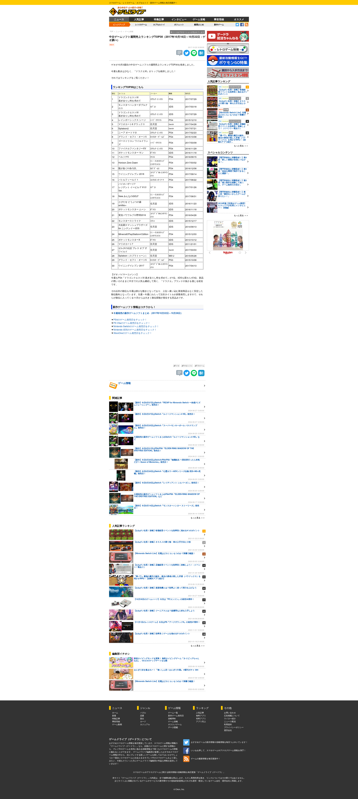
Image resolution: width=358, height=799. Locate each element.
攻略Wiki (172, 718)
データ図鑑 (173, 727)
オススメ (239, 19)
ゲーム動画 (117, 724)
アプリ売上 (201, 721)
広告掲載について (232, 715)
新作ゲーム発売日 (176, 715)
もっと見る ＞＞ (198, 517)
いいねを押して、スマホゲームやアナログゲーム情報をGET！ (218, 750)
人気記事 (139, 19)
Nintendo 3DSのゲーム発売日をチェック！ (135, 329)
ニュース (119, 19)
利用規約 (228, 724)
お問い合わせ (230, 712)
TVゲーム (200, 365)
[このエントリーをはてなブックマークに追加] (201, 55)
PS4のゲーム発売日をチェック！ (130, 319)
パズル (143, 712)
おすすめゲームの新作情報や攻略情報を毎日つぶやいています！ (219, 742)
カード (143, 721)
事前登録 (219, 19)
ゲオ (177, 365)
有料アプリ (201, 718)
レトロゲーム (141, 24)
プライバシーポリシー (234, 727)
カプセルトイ (159, 24)
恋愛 (142, 715)
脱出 (142, 718)
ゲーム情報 (129, 31)
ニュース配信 (230, 721)
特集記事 (159, 19)
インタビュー (179, 19)
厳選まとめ (199, 24)
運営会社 (228, 730)
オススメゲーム (175, 724)
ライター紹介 (230, 718)
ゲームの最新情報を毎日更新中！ (205, 758)
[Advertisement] (157, 350)
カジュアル (145, 724)
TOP (111, 31)
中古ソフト (188, 365)
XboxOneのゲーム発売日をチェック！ (132, 333)
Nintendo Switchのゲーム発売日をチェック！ (136, 326)
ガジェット (179, 24)
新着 (114, 715)
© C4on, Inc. (179, 789)
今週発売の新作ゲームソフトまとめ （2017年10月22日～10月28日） (148, 313)
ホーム (115, 712)
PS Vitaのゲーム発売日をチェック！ (131, 323)
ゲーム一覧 (173, 712)
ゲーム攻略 (199, 19)
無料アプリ (201, 715)
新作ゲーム (219, 24)
